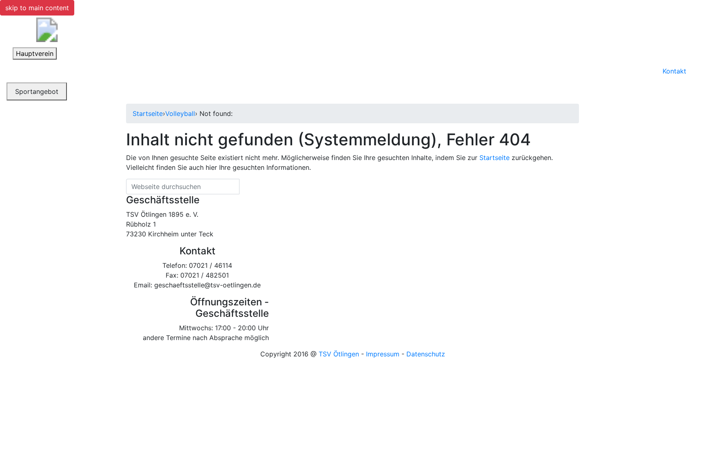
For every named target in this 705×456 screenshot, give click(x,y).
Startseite (148, 113)
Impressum (382, 354)
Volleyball (180, 113)
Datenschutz (425, 354)
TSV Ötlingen (339, 354)
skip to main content (37, 8)
